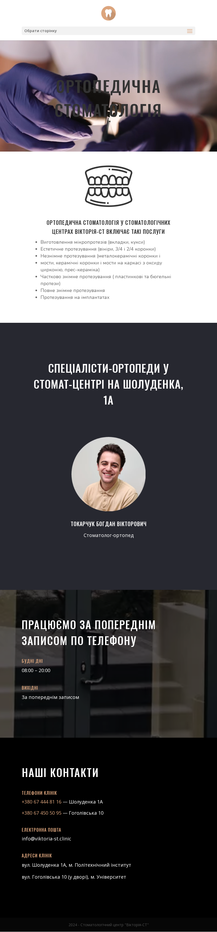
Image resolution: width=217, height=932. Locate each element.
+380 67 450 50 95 (41, 813)
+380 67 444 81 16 (42, 801)
